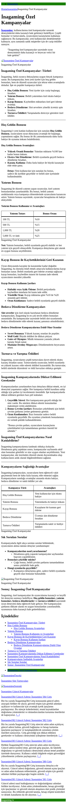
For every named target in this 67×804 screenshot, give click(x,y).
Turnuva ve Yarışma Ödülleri (21, 650)
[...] (18, 715)
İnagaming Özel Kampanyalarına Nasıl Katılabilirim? (33, 656)
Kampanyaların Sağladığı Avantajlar (25, 659)
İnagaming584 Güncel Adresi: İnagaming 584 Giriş (26, 696)
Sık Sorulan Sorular (17, 662)
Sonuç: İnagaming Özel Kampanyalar (26, 665)
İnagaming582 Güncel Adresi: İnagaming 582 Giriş (26, 720)
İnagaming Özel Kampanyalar (22, 670)
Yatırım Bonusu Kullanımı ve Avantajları (34, 634)
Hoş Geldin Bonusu (17, 625)
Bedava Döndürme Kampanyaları (24, 642)
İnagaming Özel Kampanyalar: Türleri (26, 622)
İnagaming (12, 4)
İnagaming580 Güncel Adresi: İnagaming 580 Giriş (26, 761)
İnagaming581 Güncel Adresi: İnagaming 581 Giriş (26, 779)
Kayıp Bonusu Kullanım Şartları (29, 639)
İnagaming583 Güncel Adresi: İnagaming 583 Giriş (26, 741)
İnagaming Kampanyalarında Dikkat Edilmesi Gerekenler (35, 653)
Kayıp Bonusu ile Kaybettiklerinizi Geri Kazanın (31, 636)
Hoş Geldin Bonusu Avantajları (29, 628)
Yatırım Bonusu (15, 631)
